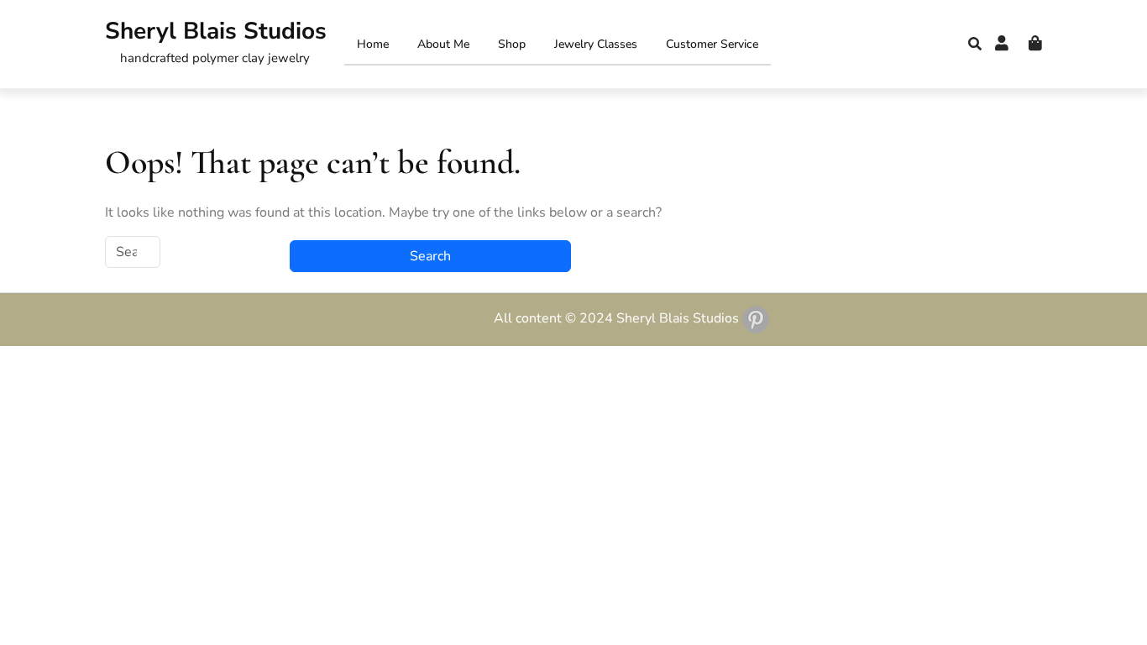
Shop (512, 44)
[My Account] (1001, 44)
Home (373, 44)
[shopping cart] (1035, 44)
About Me (443, 44)
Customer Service (712, 44)
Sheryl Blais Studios (216, 31)
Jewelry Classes (595, 44)
